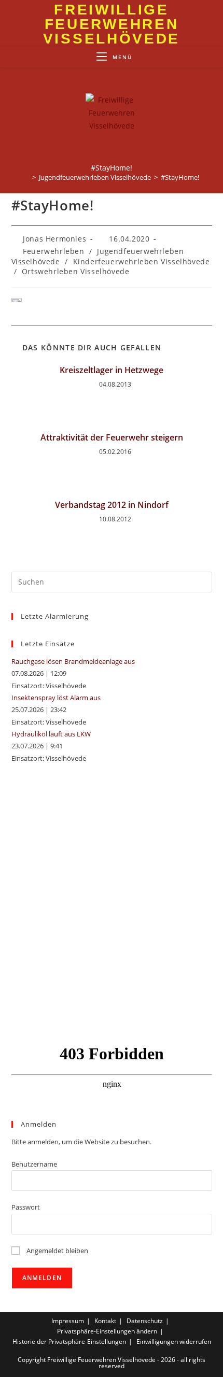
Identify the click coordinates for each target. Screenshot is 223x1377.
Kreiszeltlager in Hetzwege (111, 370)
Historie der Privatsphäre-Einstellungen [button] (69, 1341)
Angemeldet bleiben (56, 1250)
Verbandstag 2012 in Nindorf (112, 504)
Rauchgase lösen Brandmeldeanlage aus (73, 661)
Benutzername (34, 1164)
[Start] (26, 177)
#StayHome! (180, 177)
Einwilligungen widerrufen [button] (173, 1341)
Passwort (25, 1207)
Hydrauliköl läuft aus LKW (51, 734)
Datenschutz (145, 1320)
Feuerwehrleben (53, 251)
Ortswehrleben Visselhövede (76, 271)
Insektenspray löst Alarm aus (56, 697)
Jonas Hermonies (54, 239)
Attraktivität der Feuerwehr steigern (111, 437)
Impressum (67, 1320)
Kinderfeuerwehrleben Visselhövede (141, 261)
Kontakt (105, 1320)
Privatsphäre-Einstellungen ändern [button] (107, 1331)
